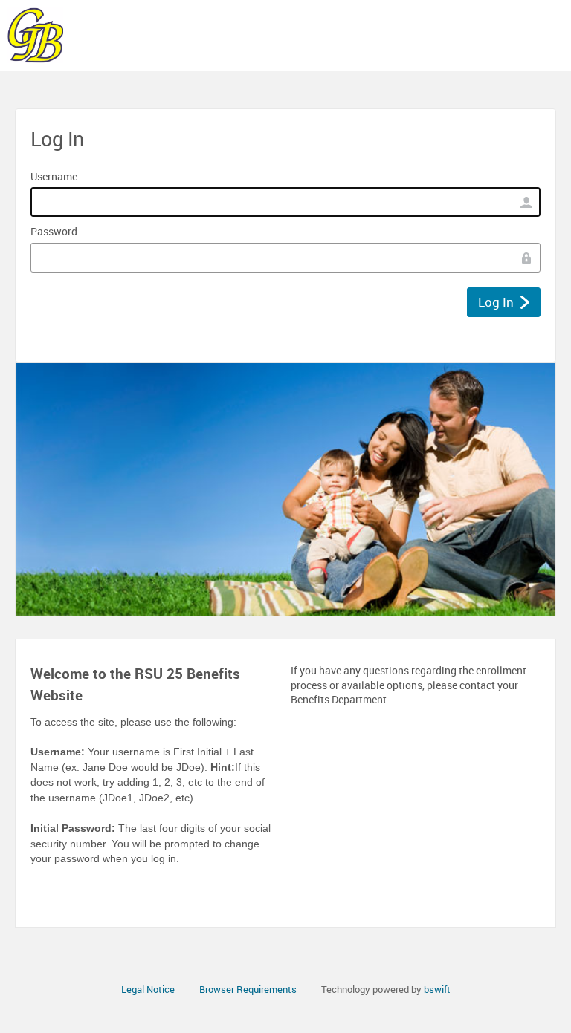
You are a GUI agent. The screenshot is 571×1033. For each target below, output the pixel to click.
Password (53, 231)
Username (53, 176)
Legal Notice (148, 989)
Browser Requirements (248, 989)
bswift (437, 989)
